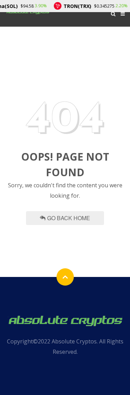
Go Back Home (68, 218)
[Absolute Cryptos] (65, 320)
